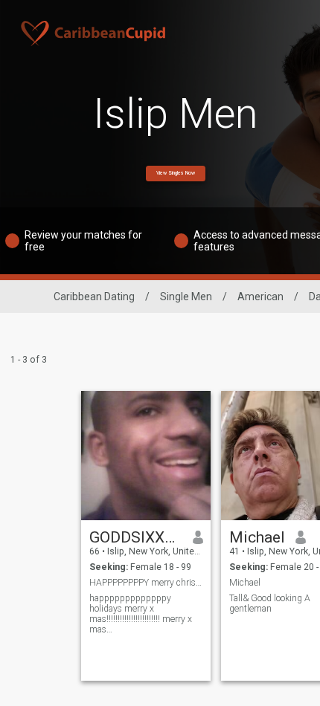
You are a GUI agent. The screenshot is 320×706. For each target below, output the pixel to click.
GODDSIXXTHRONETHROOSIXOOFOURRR (135, 537)
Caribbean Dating (94, 296)
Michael (257, 537)
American (260, 296)
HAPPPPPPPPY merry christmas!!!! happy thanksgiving (146, 582)
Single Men (186, 296)
